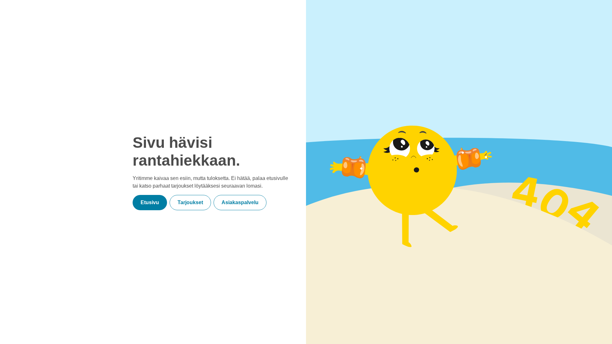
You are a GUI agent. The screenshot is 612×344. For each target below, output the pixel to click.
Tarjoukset (190, 202)
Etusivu (150, 202)
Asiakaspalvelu (240, 202)
